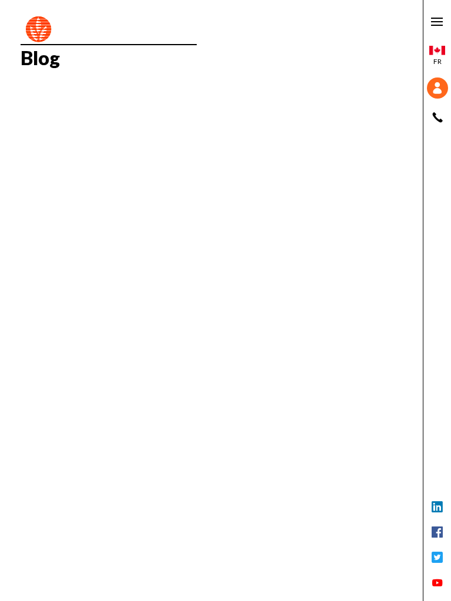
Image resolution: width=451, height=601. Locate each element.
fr (437, 61)
